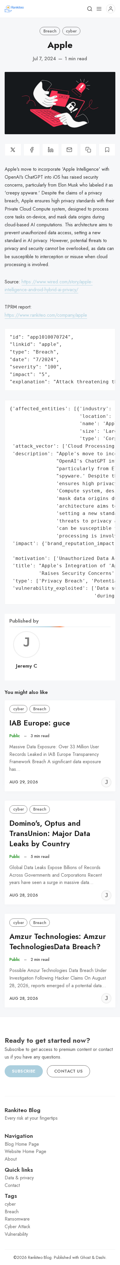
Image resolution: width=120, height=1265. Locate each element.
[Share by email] (69, 150)
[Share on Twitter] (13, 150)
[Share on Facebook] (32, 150)
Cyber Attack (17, 1226)
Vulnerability (16, 1234)
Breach (50, 31)
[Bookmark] (107, 150)
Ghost (85, 1257)
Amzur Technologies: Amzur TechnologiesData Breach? (57, 941)
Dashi (100, 1257)
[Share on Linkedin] (50, 150)
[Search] (89, 8)
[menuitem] (60, 1144)
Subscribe (24, 1071)
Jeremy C (26, 666)
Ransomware (17, 1219)
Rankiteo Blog (40, 1257)
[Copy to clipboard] (88, 150)
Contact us (68, 1071)
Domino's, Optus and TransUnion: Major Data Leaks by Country (49, 833)
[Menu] (99, 8)
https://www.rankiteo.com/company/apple (46, 315)
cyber (71, 31)
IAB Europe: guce (39, 723)
